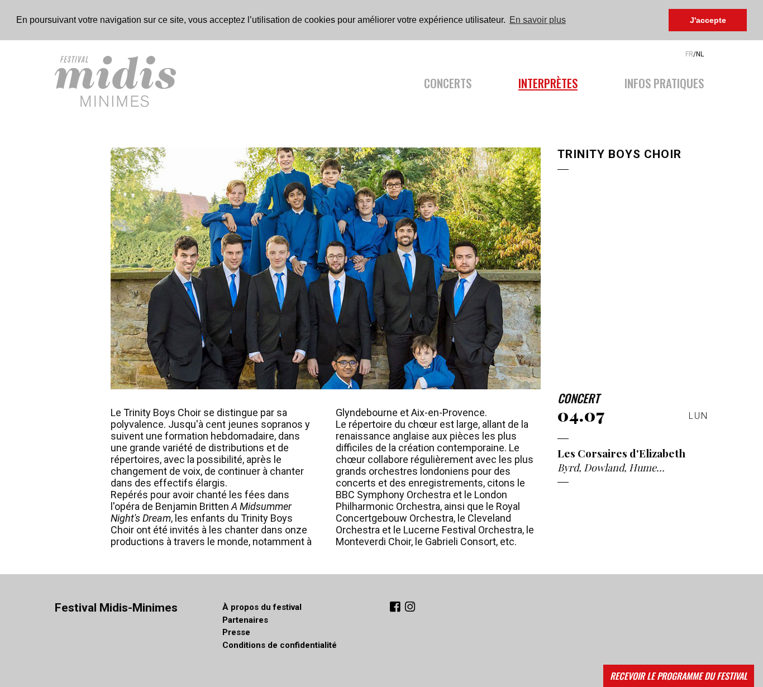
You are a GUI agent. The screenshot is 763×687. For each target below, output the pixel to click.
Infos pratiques (664, 81)
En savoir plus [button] (537, 20)
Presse (236, 632)
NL (700, 54)
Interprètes (548, 81)
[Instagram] (410, 608)
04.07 (581, 415)
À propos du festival (262, 607)
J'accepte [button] (708, 20)
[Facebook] (396, 608)
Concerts (447, 81)
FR (689, 54)
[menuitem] (459, 80)
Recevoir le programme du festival (678, 676)
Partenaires (245, 620)
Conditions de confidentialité (279, 645)
